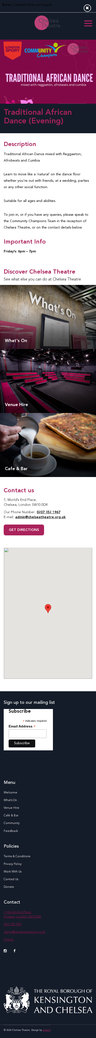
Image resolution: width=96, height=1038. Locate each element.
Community (12, 823)
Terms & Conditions (17, 856)
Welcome (10, 792)
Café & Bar (11, 815)
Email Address (22, 726)
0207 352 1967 (48, 512)
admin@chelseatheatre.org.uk (40, 517)
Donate (9, 887)
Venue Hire (11, 808)
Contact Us (11, 879)
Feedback (11, 831)
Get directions (24, 530)
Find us (8, 939)
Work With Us (12, 871)
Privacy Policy (13, 864)
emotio (46, 1030)
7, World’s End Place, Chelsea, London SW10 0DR (22, 914)
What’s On (10, 800)
